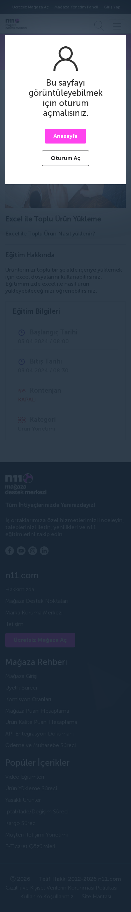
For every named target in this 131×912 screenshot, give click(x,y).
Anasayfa (65, 136)
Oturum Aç (65, 158)
